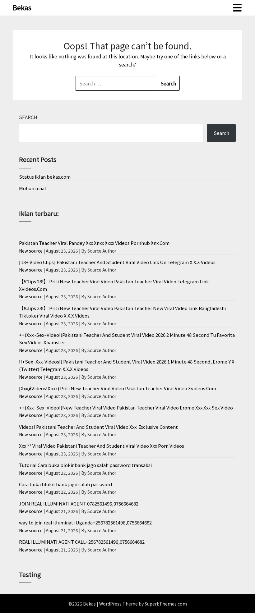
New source (31, 251)
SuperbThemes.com (166, 604)
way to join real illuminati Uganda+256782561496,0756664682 (85, 522)
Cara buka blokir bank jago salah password (65, 484)
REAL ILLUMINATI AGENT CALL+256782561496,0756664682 (82, 541)
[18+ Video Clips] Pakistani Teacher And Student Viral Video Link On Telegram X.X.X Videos (117, 262)
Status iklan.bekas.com (45, 176)
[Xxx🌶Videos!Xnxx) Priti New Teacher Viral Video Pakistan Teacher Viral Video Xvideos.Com (117, 388)
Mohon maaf (32, 188)
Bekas (22, 7)
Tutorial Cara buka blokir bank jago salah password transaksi (85, 465)
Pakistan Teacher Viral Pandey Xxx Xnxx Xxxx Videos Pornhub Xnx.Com (94, 243)
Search (28, 117)
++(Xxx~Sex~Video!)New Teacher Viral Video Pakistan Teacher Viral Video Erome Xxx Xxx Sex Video (126, 407)
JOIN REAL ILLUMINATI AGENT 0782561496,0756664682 (78, 503)
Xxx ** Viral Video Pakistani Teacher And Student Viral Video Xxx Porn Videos (101, 445)
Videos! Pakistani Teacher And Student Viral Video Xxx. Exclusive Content (98, 426)
